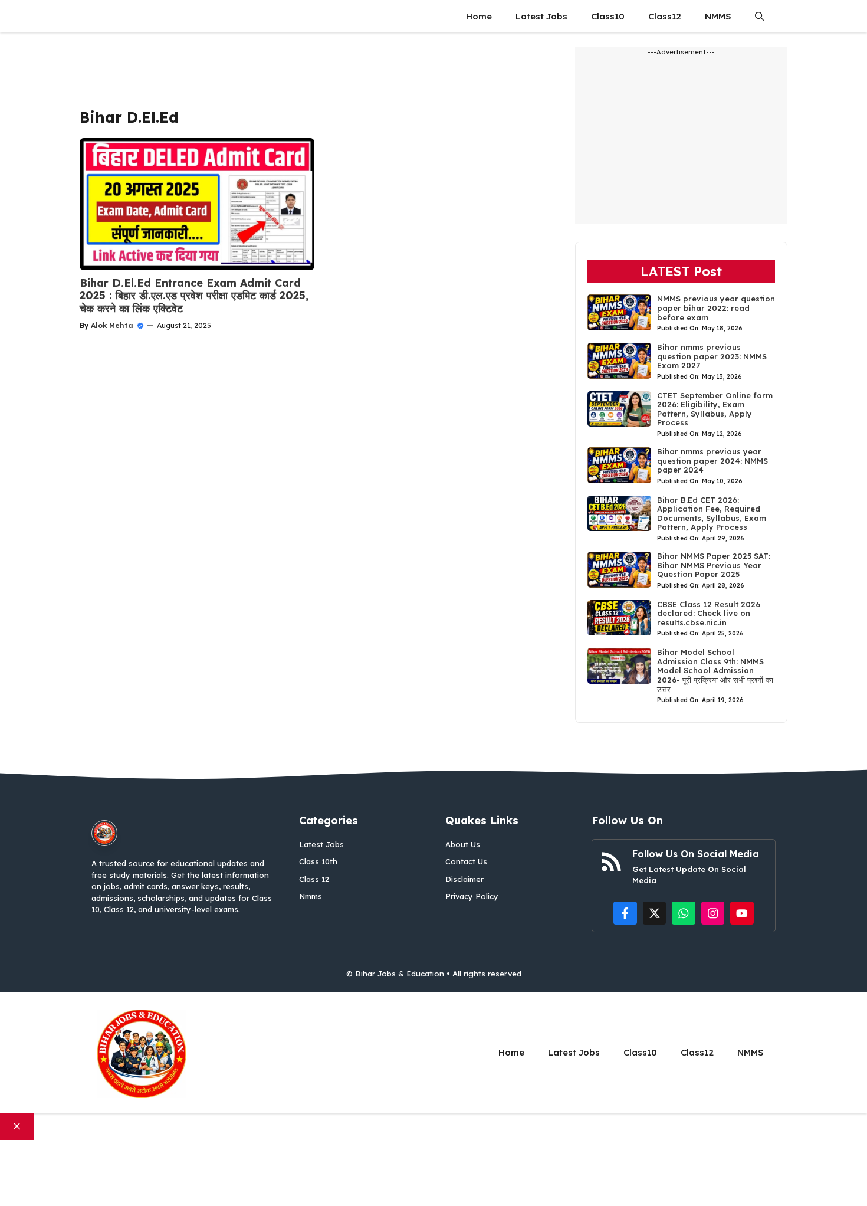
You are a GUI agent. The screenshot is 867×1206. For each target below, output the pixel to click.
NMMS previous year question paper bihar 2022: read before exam (716, 308)
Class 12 (314, 879)
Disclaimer (464, 879)
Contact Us (466, 861)
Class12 (664, 16)
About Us (462, 844)
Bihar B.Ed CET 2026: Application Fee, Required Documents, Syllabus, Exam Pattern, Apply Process (711, 513)
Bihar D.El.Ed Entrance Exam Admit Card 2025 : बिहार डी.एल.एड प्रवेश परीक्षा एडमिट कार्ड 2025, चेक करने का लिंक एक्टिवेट (194, 295)
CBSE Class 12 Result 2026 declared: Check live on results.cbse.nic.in (708, 613)
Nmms (310, 896)
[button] (759, 16)
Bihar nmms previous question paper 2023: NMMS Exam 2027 (712, 356)
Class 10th (318, 861)
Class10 (608, 16)
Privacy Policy (471, 896)
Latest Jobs (541, 16)
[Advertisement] (320, 73)
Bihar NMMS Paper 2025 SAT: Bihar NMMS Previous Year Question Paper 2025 (713, 565)
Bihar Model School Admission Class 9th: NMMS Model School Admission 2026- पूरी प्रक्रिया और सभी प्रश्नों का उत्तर (715, 670)
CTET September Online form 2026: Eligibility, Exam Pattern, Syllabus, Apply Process (715, 409)
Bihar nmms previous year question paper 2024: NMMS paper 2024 (712, 460)
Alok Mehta (112, 325)
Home (479, 16)
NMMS (718, 16)
